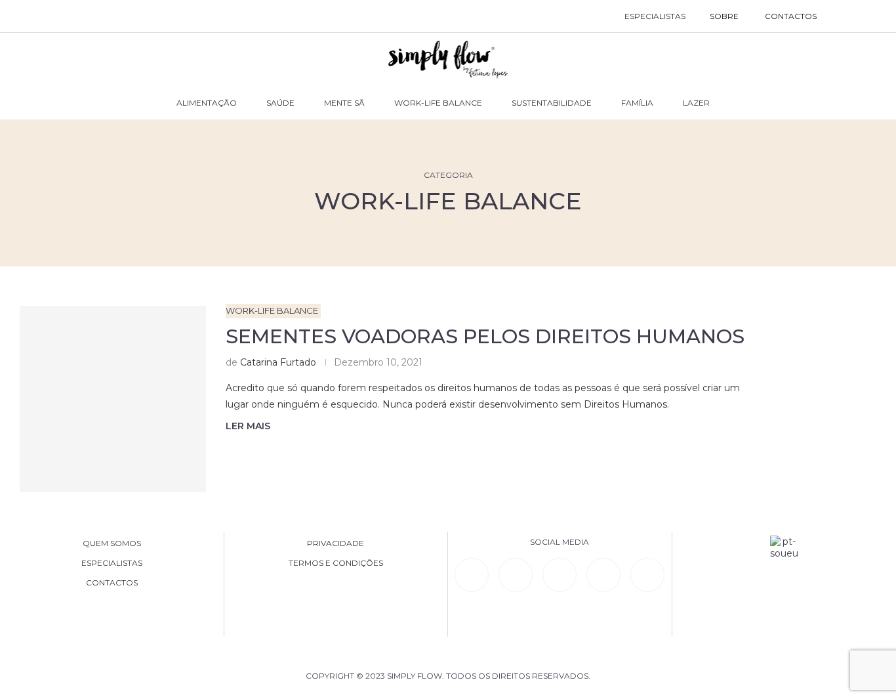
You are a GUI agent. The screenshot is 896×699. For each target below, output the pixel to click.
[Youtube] (603, 575)
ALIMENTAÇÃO (206, 103)
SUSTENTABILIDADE (552, 103)
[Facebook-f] (516, 575)
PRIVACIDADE (335, 543)
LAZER (696, 103)
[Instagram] (559, 575)
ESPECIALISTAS (654, 16)
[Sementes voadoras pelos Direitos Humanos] (113, 399)
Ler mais (248, 426)
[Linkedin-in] (472, 575)
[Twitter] (647, 575)
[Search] (843, 16)
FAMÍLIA (637, 103)
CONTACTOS (791, 16)
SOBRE (724, 16)
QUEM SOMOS (112, 543)
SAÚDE (280, 103)
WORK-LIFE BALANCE (438, 103)
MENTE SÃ (344, 103)
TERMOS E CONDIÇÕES (336, 563)
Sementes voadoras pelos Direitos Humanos (485, 336)
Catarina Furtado (278, 362)
